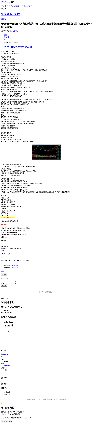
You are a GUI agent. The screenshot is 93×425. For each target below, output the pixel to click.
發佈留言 (3, 285)
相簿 (5, 35)
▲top (2, 271)
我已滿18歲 (4, 421)
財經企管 (15, 265)
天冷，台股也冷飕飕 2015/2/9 (18, 47)
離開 (10, 421)
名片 (5, 39)
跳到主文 (4, 19)
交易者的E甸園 (10, 14)
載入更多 (3, 274)
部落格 (6, 37)
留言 (16, 260)
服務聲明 (63, 400)
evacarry (3, 250)
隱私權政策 (57, 400)
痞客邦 (13, 260)
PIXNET (33, 400)
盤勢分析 (15, 268)
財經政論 (16, 31)
